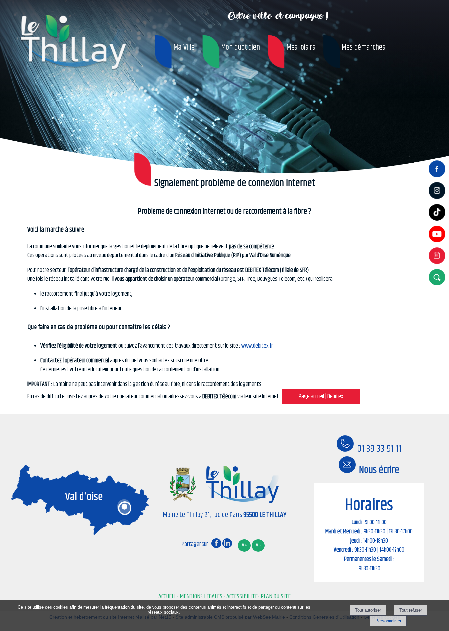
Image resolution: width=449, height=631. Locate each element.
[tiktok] (438, 221)
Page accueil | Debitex (321, 396)
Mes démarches (363, 47)
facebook (216, 543)
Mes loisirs (300, 47)
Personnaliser (388, 621)
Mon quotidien (240, 47)
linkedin (227, 543)
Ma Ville (184, 47)
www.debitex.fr (257, 346)
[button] (438, 277)
